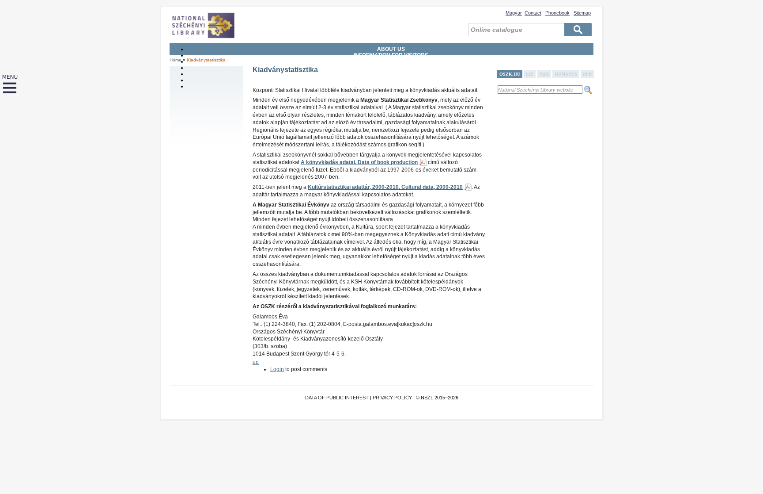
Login (277, 369)
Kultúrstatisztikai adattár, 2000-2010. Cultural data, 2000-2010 (385, 187)
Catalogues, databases (391, 74)
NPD (587, 74)
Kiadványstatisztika (206, 59)
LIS (529, 74)
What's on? (391, 86)
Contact (533, 12)
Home (175, 59)
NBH (544, 74)
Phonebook (557, 12)
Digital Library (391, 80)
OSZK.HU (509, 74)
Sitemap (582, 12)
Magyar (514, 12)
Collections (391, 68)
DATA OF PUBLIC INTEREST (337, 397)
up (256, 362)
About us (391, 49)
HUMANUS (566, 74)
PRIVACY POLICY (392, 397)
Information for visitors (391, 55)
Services (391, 61)
